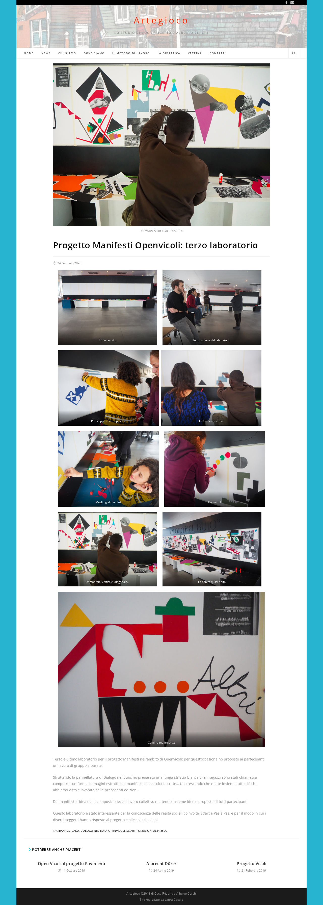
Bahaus (64, 830)
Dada (75, 830)
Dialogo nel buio (93, 830)
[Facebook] (286, 2)
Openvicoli (116, 830)
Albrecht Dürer (161, 863)
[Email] (291, 2)
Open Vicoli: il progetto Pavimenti (71, 863)
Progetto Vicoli (251, 863)
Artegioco (162, 20)
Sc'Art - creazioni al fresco (147, 830)
